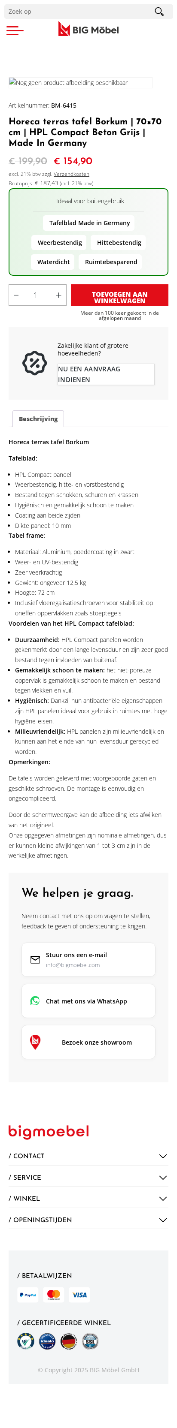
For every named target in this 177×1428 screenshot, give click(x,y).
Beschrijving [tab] (38, 419)
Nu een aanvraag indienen (89, 374)
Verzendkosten (71, 174)
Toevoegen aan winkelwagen (120, 297)
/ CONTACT (27, 1156)
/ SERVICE (25, 1178)
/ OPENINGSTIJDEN (40, 1220)
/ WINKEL (24, 1199)
